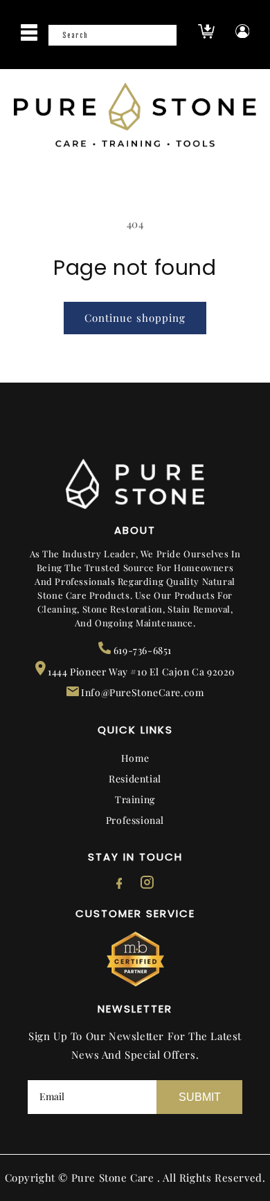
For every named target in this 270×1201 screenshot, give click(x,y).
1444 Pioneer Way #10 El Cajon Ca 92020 (140, 671)
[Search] (162, 39)
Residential (135, 778)
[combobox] (112, 35)
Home (135, 758)
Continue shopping (135, 318)
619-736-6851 (141, 650)
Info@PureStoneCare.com (141, 692)
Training (135, 799)
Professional (135, 820)
